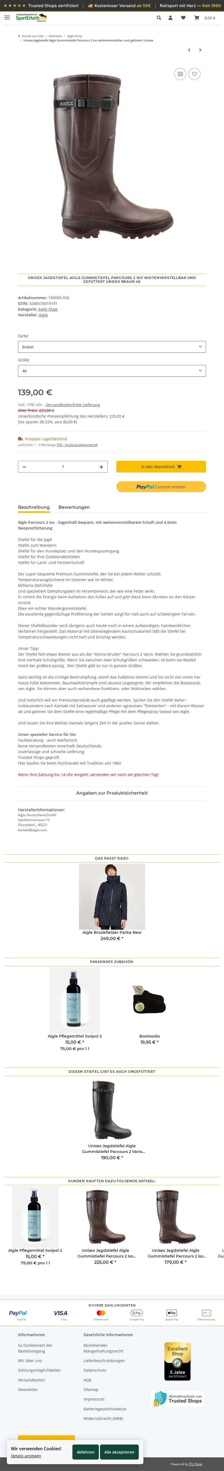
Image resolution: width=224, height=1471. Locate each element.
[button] (160, 17)
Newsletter (28, 1389)
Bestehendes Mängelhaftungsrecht (103, 1348)
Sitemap (91, 1389)
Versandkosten (31, 1380)
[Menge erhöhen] (101, 466)
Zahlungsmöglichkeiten (39, 1370)
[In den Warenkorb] (22, 61)
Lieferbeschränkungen (104, 1360)
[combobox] (112, 347)
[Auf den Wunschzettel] (194, 74)
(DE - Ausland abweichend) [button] (77, 444)
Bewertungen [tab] (74, 507)
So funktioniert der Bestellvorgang (35, 1348)
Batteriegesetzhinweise (105, 1408)
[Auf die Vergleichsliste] (180, 74)
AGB (87, 1380)
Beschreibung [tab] (34, 507)
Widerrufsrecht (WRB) (103, 1418)
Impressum (94, 1399)
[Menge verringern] (24, 466)
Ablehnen (86, 1452)
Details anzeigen (26, 1455)
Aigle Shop (48, 309)
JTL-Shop (195, 1464)
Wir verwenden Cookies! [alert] (36, 1449)
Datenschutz (95, 1370)
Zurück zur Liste (33, 36)
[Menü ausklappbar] (7, 15)
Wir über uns (30, 1360)
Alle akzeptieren (119, 1452)
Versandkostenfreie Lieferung (73, 404)
